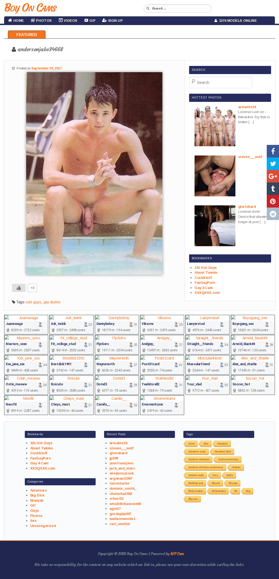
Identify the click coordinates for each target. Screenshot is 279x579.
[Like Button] (19, 288)
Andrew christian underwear (206, 467)
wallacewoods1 (122, 519)
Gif (32, 505)
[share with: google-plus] (273, 176)
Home (18, 21)
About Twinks (206, 272)
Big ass (193, 498)
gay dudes (51, 302)
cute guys (33, 302)
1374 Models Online (237, 21)
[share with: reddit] (273, 214)
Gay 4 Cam (204, 288)
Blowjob (36, 500)
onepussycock (122, 473)
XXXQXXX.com (207, 293)
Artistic (236, 467)
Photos (36, 516)
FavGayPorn (205, 283)
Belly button (196, 490)
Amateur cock (197, 451)
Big (248, 490)
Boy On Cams (30, 7)
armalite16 (119, 443)
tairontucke (119, 483)
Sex (33, 521)
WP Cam (177, 553)
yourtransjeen (122, 463)
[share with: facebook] (273, 151)
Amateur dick (223, 451)
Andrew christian (199, 459)
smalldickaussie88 (125, 504)
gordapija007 (120, 514)
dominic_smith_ (123, 488)
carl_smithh (120, 524)
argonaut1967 (121, 478)
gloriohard (119, 453)
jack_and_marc (122, 468)
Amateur (222, 443)
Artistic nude (196, 475)
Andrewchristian (228, 459)
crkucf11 (117, 498)
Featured (26, 34)
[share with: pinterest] (273, 201)
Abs (206, 443)
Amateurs (38, 490)
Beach (216, 483)
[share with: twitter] (273, 163)
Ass (215, 475)
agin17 (115, 509)
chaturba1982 (121, 494)
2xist (192, 443)
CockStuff (203, 278)
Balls (230, 475)
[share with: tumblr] (273, 188)
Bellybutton (219, 490)
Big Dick (37, 495)
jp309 (114, 458)
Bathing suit (196, 483)
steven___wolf (122, 448)
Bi (236, 490)
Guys (34, 510)
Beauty (233, 483)
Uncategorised (43, 526)
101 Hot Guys (206, 268)
